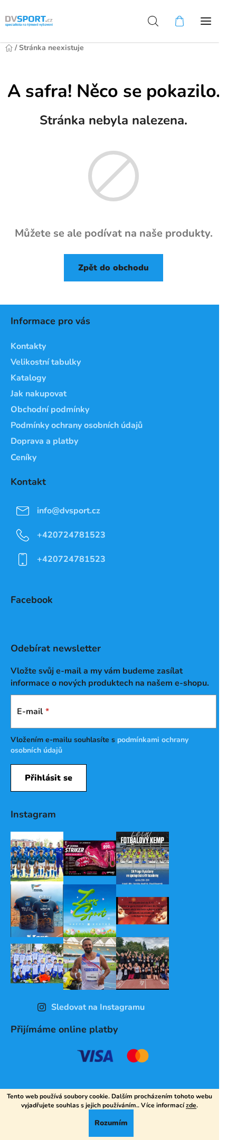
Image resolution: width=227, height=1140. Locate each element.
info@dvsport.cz (68, 510)
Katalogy (28, 378)
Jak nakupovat (39, 394)
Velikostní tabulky (46, 362)
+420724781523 (71, 534)
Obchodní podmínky (50, 409)
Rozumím (111, 1123)
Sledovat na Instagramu (98, 1007)
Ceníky (23, 457)
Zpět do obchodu (113, 268)
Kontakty (28, 346)
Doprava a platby (44, 441)
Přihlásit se (48, 778)
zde (191, 1105)
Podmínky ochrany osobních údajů (77, 425)
